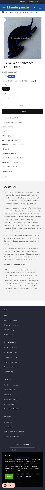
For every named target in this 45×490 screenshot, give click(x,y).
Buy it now (22, 111)
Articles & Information (11, 348)
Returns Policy (9, 330)
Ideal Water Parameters (12, 362)
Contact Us (8, 422)
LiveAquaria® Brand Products (14, 432)
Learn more (10, 482)
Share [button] (6, 176)
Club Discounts (9, 404)
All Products (9, 12)
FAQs (5, 315)
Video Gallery (8, 372)
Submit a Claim (9, 334)
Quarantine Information (12, 367)
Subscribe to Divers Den (12, 409)
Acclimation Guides (10, 352)
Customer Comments (11, 436)
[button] (4, 7)
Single (7, 89)
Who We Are (8, 427)
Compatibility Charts (11, 357)
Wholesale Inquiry (10, 399)
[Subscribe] (33, 450)
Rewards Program (10, 390)
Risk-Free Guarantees (11, 385)
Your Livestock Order (11, 320)
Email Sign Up (9, 395)
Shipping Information (11, 325)
